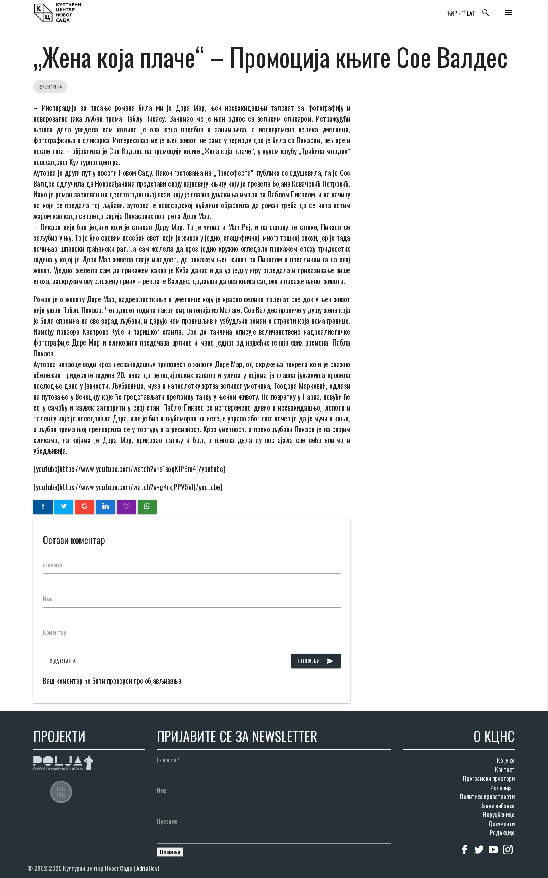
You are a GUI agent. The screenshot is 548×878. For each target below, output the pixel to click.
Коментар (54, 632)
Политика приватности (487, 796)
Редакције (502, 832)
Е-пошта (168, 759)
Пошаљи (316, 660)
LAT (471, 12)
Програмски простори (489, 778)
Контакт (505, 769)
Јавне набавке (498, 805)
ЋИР (452, 12)
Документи (501, 823)
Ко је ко (506, 760)
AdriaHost (148, 868)
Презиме (167, 821)
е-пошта (53, 564)
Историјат (502, 787)
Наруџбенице (499, 814)
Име (48, 598)
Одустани (62, 660)
